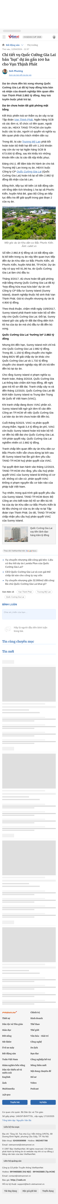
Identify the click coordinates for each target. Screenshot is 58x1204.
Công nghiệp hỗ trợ (40, 1059)
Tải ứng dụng (10, 1191)
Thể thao (35, 1024)
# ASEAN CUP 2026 (32, 37)
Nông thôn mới (38, 1065)
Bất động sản (13, 45)
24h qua (6, 1094)
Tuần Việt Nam (10, 1059)
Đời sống (7, 1036)
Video (33, 1083)
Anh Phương (16, 70)
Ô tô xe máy (8, 1047)
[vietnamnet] (14, 38)
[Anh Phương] (4, 71)
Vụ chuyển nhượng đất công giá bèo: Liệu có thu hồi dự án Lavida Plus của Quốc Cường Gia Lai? (29, 563)
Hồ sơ (33, 1077)
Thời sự (6, 1018)
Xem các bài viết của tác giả (20, 75)
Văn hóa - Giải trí (39, 1036)
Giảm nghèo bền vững (13, 1065)
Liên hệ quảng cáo (12, 1161)
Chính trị (35, 1012)
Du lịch (34, 1047)
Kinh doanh (36, 1018)
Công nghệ (36, 1041)
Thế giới (34, 1030)
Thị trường (32, 45)
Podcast (34, 1088)
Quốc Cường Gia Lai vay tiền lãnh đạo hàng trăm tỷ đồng (41, 531)
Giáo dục (6, 1030)
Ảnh (4, 1083)
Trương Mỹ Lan (31, 141)
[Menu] (4, 37)
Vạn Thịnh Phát (23, 119)
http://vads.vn (18, 1179)
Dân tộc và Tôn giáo (12, 1024)
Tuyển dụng (48, 1191)
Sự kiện (43, 1102)
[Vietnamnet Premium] (9, 1013)
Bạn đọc (34, 1053)
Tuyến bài (15, 1102)
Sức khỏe (6, 1041)
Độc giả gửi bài (30, 1191)
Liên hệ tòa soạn (11, 1127)
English (6, 1077)
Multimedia (8, 1088)
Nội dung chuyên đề (40, 1071)
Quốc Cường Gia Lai (29, 171)
